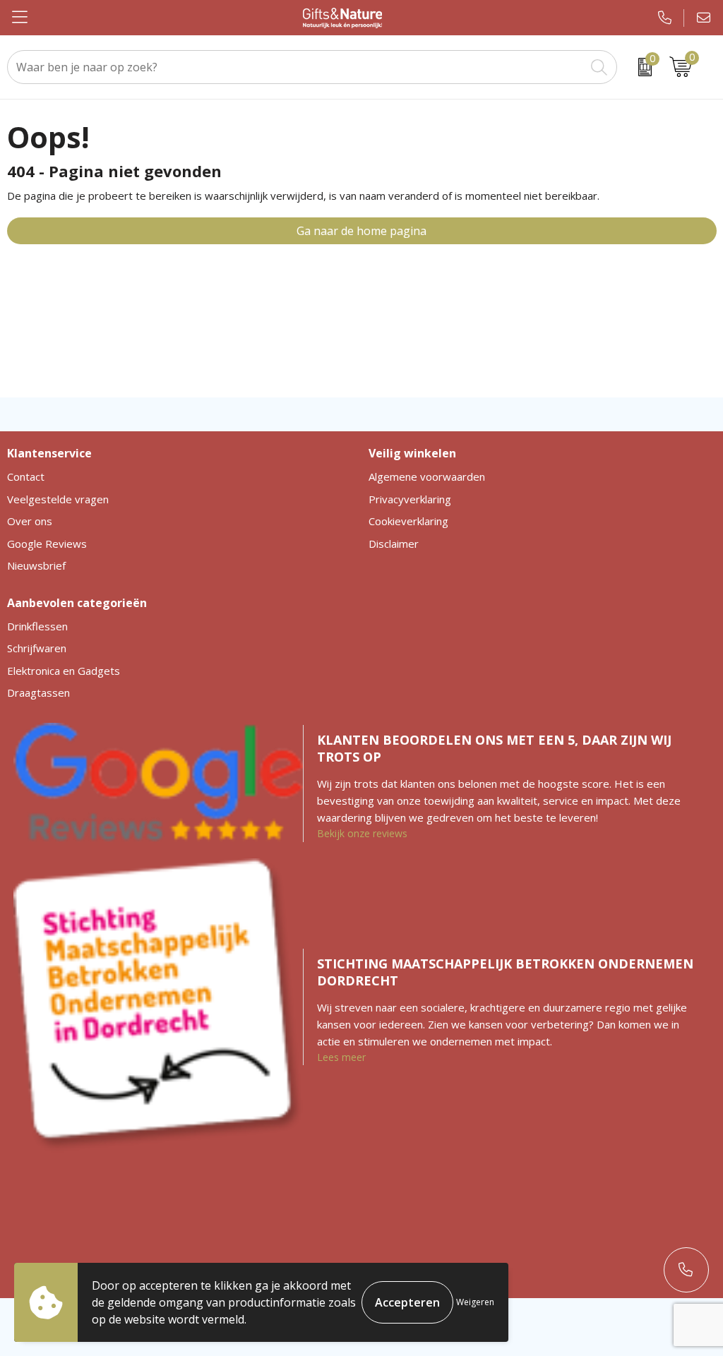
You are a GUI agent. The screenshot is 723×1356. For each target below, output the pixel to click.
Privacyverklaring (410, 499)
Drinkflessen (37, 626)
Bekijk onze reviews (362, 833)
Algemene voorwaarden (427, 476)
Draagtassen (38, 692)
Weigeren (475, 1302)
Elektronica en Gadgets (63, 671)
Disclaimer (394, 543)
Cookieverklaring (408, 521)
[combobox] (296, 67)
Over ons (29, 521)
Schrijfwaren (36, 648)
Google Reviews (47, 543)
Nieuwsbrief (36, 565)
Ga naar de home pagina (361, 231)
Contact (25, 476)
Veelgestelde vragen (58, 499)
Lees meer (341, 1057)
